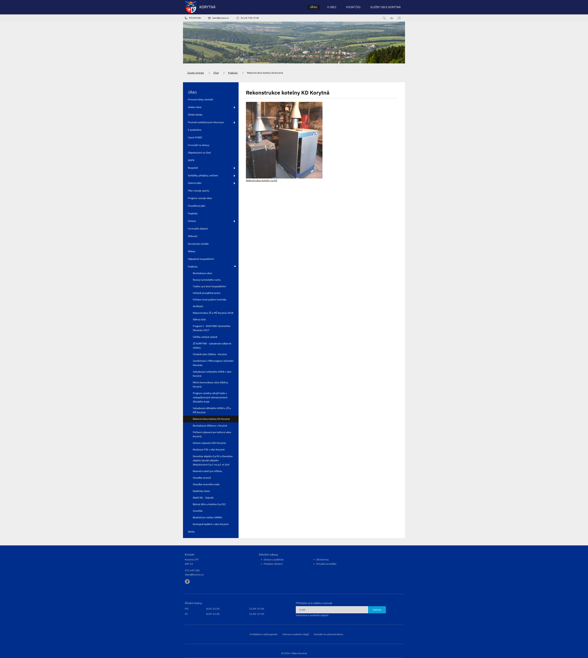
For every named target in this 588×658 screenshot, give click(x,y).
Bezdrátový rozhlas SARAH (207, 517)
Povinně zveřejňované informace (206, 122)
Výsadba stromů (202, 477)
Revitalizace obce (202, 273)
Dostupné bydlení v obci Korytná (210, 524)
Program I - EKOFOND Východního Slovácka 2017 (211, 328)
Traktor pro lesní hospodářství (209, 286)
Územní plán (195, 182)
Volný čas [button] (353, 7)
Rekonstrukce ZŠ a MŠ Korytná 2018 (213, 312)
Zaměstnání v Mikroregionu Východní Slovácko (213, 362)
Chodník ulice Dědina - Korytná (210, 354)
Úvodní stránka (195, 72)
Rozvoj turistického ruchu (207, 279)
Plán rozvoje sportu (198, 190)
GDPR (191, 160)
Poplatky (193, 213)
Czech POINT (195, 137)
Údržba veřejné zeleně (205, 336)
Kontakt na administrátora (328, 634)
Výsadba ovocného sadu (206, 484)
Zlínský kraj (322, 559)
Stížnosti (192, 236)
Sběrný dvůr (199, 319)
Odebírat (377, 609)
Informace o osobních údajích (312, 615)
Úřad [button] (313, 7)
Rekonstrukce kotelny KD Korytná (211, 418)
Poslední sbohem (273, 563)
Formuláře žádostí (198, 228)
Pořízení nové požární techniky (209, 299)
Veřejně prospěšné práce (207, 292)
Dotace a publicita (274, 559)
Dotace (192, 220)
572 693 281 (192, 570)
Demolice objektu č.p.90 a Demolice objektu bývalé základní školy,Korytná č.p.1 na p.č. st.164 (213, 460)
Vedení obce (195, 107)
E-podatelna (194, 129)
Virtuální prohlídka (326, 563)
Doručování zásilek (198, 243)
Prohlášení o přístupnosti (263, 634)
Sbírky (191, 531)
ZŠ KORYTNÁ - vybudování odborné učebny (212, 345)
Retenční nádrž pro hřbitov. (207, 471)
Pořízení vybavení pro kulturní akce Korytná (212, 434)
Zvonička (198, 510)
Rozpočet (193, 167)
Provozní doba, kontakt (200, 99)
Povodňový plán (196, 205)
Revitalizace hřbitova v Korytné (210, 425)
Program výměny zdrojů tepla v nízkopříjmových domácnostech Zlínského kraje (210, 397)
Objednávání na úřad (199, 152)
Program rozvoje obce (200, 198)
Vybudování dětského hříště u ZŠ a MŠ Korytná (212, 410)
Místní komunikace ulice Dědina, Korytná (210, 384)
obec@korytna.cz (194, 574)
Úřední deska (195, 114)
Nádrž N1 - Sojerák (203, 497)
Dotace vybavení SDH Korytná (209, 442)
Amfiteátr (198, 306)
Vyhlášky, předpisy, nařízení (203, 175)
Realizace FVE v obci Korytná (209, 449)
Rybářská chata (201, 491)
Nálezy (191, 251)
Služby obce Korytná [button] (385, 7)
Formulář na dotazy (198, 145)
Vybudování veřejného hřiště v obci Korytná (212, 373)
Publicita (233, 72)
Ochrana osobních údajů (295, 634)
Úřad (216, 72)
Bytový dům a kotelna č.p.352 (209, 504)
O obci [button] (331, 7)
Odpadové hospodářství (201, 258)
